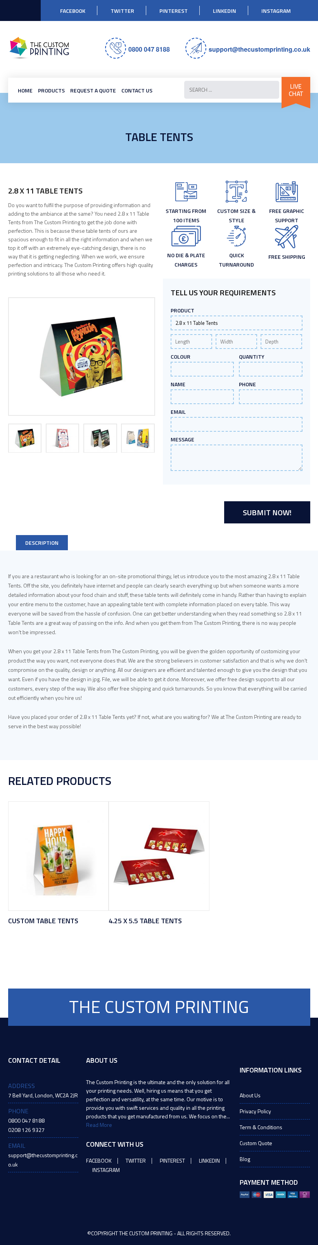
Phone (247, 384)
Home (25, 90)
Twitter (122, 11)
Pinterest (173, 11)
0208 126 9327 (26, 1130)
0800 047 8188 (149, 49)
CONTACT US (136, 90)
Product (182, 310)
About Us (250, 1095)
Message (182, 439)
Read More (99, 1125)
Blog (245, 1159)
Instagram (276, 11)
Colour (180, 357)
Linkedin (224, 11)
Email (178, 412)
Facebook (72, 11)
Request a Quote (93, 90)
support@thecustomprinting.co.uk (259, 49)
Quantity (251, 357)
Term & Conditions (261, 1127)
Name (178, 384)
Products (51, 90)
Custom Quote (256, 1143)
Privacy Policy (255, 1111)
